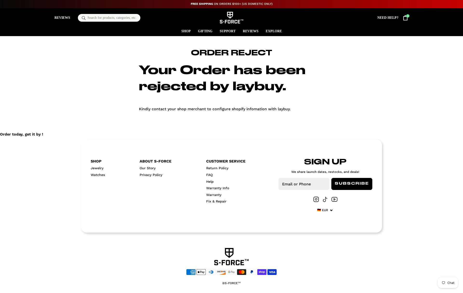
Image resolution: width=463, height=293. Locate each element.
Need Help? (387, 18)
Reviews (62, 18)
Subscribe (352, 183)
